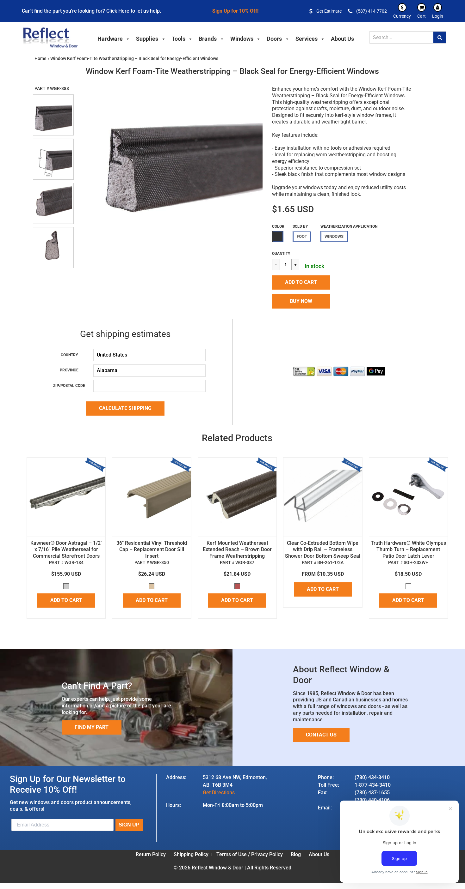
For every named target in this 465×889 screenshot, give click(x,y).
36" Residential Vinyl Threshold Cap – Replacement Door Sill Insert (151, 549)
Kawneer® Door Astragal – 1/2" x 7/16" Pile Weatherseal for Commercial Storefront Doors (66, 549)
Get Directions (219, 793)
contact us (321, 735)
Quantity (281, 253)
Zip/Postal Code (69, 385)
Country (69, 355)
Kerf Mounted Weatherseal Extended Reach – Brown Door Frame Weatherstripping (237, 549)
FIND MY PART (91, 727)
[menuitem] (114, 37)
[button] (301, 282)
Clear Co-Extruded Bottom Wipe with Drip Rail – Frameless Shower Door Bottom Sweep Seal (322, 549)
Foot (302, 236)
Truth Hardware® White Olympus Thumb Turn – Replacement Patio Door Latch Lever (408, 549)
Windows (334, 236)
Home (40, 58)
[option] (169, 156)
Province (69, 370)
